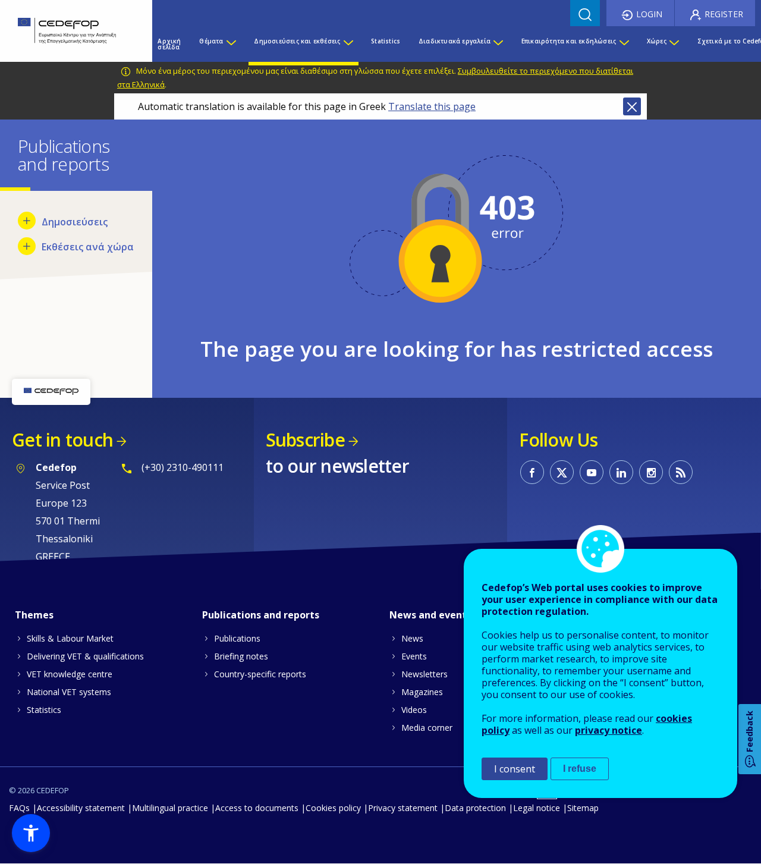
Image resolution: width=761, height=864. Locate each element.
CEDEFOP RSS (681, 472)
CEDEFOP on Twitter (562, 472)
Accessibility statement (81, 807)
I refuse (579, 769)
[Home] (67, 31)
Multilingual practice (170, 807)
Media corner (426, 727)
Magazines (422, 692)
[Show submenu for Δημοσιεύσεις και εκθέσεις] (348, 44)
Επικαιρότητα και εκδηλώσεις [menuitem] (568, 41)
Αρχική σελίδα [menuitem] (169, 44)
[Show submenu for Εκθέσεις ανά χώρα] (27, 246)
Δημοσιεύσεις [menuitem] (75, 221)
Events (414, 656)
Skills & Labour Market (70, 638)
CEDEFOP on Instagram (651, 472)
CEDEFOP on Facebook (532, 472)
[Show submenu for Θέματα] (230, 44)
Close (632, 106)
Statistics (44, 709)
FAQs (19, 807)
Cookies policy (333, 807)
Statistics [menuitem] (385, 41)
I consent (514, 768)
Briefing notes (241, 656)
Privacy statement (403, 807)
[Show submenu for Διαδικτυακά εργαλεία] (497, 44)
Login (649, 14)
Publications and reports (260, 614)
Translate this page (432, 106)
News (412, 638)
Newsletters (424, 674)
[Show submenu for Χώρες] (673, 44)
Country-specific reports (260, 674)
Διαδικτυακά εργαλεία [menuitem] (454, 41)
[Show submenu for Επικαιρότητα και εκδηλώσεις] (623, 44)
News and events (430, 614)
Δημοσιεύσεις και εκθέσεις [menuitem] (297, 41)
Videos (414, 709)
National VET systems (69, 692)
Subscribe (305, 440)
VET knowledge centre (69, 674)
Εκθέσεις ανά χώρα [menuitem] (88, 246)
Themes (34, 614)
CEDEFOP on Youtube (591, 472)
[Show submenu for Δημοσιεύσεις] (27, 221)
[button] (31, 833)
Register (724, 14)
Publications (237, 638)
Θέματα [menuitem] (211, 41)
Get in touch (62, 440)
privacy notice (608, 730)
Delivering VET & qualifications (85, 656)
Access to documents (256, 807)
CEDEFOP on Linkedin (621, 472)
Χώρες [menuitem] (656, 41)
